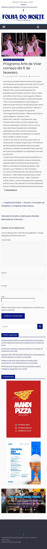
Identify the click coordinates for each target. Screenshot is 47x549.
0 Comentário (35, 76)
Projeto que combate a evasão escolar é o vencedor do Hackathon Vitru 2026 (24, 503)
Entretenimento (18, 59)
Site (2, 297)
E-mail (4, 286)
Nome (4, 273)
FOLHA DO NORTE (17, 537)
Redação (24, 76)
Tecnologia (31, 497)
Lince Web (17, 542)
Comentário (6, 240)
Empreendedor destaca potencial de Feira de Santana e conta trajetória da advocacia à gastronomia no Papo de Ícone (22, 343)
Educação (23, 497)
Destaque (7, 59)
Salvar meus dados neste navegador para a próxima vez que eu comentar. (22, 309)
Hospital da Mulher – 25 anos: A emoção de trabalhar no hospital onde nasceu (22, 204)
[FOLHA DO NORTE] (23, 15)
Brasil (6, 497)
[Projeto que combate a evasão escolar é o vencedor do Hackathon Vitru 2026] (23, 490)
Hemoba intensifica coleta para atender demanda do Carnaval (20, 217)
